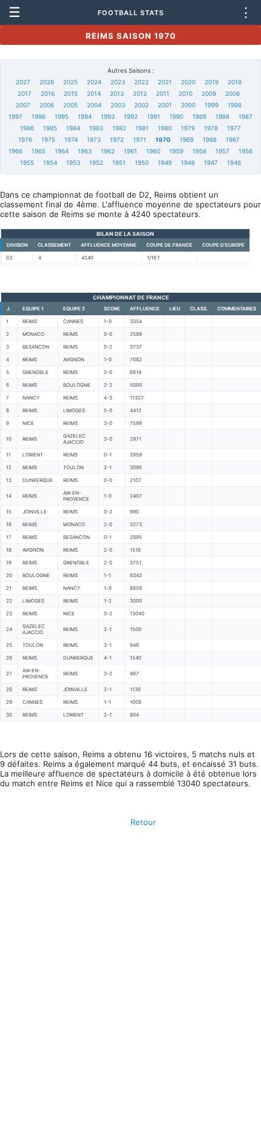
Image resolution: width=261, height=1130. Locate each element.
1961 (130, 151)
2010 (185, 93)
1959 (176, 151)
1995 (62, 116)
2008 (232, 93)
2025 (70, 81)
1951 (119, 162)
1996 (39, 116)
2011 (162, 93)
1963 (85, 151)
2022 (141, 81)
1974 (71, 139)
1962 (108, 151)
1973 (94, 139)
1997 (15, 116)
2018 (235, 81)
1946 (234, 162)
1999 (212, 105)
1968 (210, 139)
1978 (211, 128)
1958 (199, 151)
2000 (188, 105)
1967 (233, 139)
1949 (165, 162)
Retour (143, 822)
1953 (73, 162)
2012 (140, 93)
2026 (46, 81)
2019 (212, 81)
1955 (27, 162)
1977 (234, 128)
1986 (27, 128)
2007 (23, 105)
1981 (142, 128)
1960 (153, 151)
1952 (96, 162)
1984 (73, 128)
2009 (209, 93)
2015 (71, 93)
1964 (62, 151)
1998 (235, 105)
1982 (119, 128)
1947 (211, 162)
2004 (94, 105)
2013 (117, 93)
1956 (246, 151)
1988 (222, 116)
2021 (165, 81)
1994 (85, 116)
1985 (50, 128)
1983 (96, 128)
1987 (246, 116)
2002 (141, 105)
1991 (153, 116)
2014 (94, 93)
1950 (142, 162)
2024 (94, 81)
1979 (188, 128)
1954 (50, 162)
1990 (176, 116)
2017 (25, 93)
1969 (187, 139)
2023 (117, 81)
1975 (48, 139)
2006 (46, 105)
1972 (117, 139)
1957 (222, 151)
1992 (131, 116)
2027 (23, 81)
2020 (188, 81)
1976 (25, 139)
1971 (139, 139)
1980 (165, 128)
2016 (48, 93)
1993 (108, 116)
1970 (163, 139)
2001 (165, 105)
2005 (70, 105)
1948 (188, 162)
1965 (39, 151)
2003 (117, 105)
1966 (15, 151)
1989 (199, 116)
